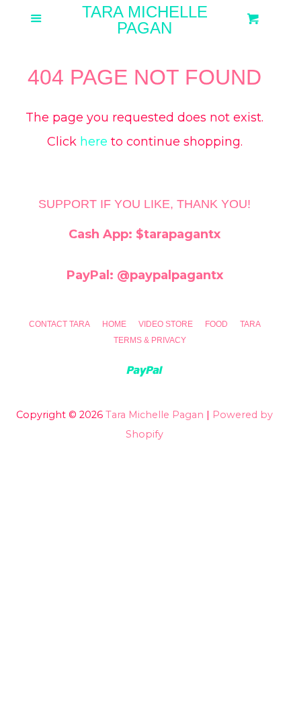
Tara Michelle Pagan (145, 20)
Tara (250, 324)
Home (114, 324)
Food (216, 324)
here (94, 141)
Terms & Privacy (150, 340)
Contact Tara (59, 324)
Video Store (165, 324)
